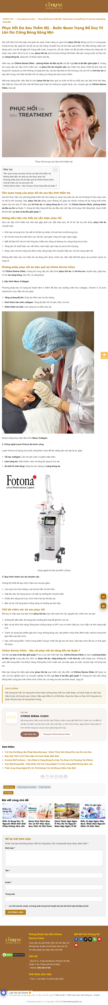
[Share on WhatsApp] (42, 777)
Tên (7, 870)
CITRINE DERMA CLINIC (35, 716)
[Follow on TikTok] (85, 939)
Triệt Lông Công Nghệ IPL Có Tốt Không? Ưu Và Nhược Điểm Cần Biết (40, 768)
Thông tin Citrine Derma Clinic (56, 734)
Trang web (10, 894)
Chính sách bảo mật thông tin (79, 995)
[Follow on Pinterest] (99, 939)
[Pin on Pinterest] (61, 777)
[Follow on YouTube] (76, 945)
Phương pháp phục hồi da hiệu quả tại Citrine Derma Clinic (28, 179)
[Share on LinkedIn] (65, 777)
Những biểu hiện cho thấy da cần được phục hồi (24, 176)
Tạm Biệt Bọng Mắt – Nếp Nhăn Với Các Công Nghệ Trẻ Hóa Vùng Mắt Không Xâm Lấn (49, 764)
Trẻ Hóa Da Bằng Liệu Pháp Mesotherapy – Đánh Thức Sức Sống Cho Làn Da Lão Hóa (48, 752)
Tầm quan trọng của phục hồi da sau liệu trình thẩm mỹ (27, 173)
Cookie (97, 995)
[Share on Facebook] (47, 777)
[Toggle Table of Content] (54, 170)
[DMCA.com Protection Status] (13, 954)
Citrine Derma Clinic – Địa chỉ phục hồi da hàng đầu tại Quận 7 (30, 186)
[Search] (104, 6)
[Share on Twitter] (52, 777)
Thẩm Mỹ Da (44, 787)
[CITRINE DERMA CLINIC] (12, 717)
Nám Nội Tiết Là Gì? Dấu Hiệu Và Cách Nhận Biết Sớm (32, 756)
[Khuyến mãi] (103, 597)
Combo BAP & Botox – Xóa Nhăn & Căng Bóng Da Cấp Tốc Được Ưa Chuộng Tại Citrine (49, 760)
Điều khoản (60, 995)
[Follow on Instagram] (81, 939)
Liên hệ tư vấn (30, 734)
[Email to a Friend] (56, 777)
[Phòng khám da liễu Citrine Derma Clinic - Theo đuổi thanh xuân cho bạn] (54, 6)
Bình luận (10, 848)
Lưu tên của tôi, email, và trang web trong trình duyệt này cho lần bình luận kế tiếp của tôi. (49, 906)
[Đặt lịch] (103, 606)
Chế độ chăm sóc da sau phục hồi (18, 183)
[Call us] (95, 939)
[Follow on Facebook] (76, 939)
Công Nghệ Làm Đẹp (26, 19)
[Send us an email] (90, 939)
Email (8, 882)
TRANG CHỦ (8, 19)
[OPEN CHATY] (3, 993)
